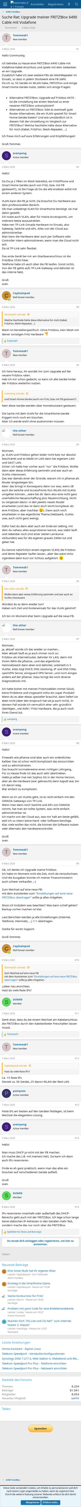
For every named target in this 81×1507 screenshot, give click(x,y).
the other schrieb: (14, 588)
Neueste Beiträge (15, 1265)
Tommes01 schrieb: (15, 314)
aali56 (75, 1398)
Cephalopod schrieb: (15, 1065)
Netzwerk (13, 1332)
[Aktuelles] (69, 4)
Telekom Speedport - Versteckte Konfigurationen (33, 1353)
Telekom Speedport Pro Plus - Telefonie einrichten (34, 1363)
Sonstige (12, 1290)
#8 (77, 743)
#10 (77, 960)
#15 (77, 1207)
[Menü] (5, 4)
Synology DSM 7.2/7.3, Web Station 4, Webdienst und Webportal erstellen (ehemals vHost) (40, 1358)
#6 (77, 581)
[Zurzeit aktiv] (9, 299)
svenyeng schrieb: (14, 393)
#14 (77, 1138)
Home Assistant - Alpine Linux (21, 1349)
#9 (77, 863)
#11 (77, 1013)
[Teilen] (72, 49)
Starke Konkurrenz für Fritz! (25, 1296)
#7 (77, 639)
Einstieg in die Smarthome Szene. (29, 1283)
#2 (77, 167)
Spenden (40, 1428)
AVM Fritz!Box (15, 1278)
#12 (77, 1058)
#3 (77, 307)
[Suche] (76, 4)
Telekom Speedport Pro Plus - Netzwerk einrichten (34, 1368)
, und (24, 1231)
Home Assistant (16, 1315)
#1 (77, 49)
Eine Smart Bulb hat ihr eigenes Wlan (32, 1270)
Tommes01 (11, 27)
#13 (77, 1104)
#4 (77, 365)
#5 (77, 444)
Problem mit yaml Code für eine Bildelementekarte (40, 1308)
